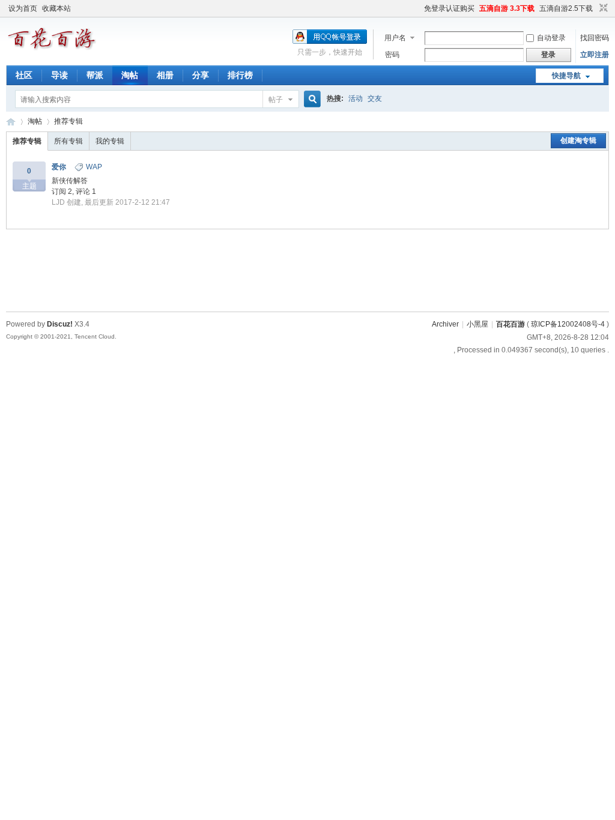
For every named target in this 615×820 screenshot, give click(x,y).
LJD (58, 202)
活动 (355, 98)
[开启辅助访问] (419, 8)
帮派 (94, 75)
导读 (59, 75)
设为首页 (22, 8)
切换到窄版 (602, 8)
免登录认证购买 (449, 8)
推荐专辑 (68, 121)
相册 (165, 75)
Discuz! (60, 324)
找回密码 (594, 38)
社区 (24, 75)
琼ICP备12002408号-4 (568, 324)
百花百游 (11, 121)
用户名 (395, 38)
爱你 (59, 167)
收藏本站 (56, 8)
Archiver (445, 324)
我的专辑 (109, 141)
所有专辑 (68, 141)
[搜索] (310, 99)
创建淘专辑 (578, 140)
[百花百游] (51, 50)
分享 (200, 75)
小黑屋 (477, 324)
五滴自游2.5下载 (566, 8)
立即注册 (594, 54)
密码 (392, 54)
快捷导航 (566, 75)
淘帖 (129, 75)
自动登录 (551, 38)
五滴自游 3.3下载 (507, 8)
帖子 (275, 99)
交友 (375, 98)
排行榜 (240, 75)
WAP (94, 167)
